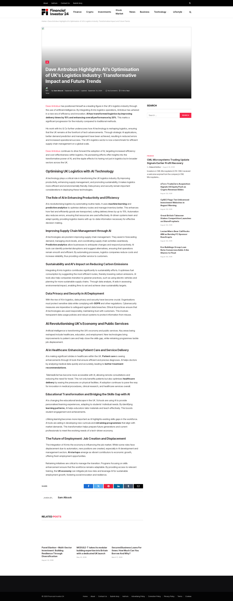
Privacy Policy (169, 596)
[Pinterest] (32, 133)
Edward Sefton (155, 167)
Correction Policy (154, 596)
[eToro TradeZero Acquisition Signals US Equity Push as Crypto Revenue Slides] (152, 187)
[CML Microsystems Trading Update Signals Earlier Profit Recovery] (169, 138)
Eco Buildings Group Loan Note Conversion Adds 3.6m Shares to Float (174, 250)
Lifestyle (177, 12)
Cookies (188, 596)
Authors (54, 3)
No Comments (113, 91)
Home (44, 21)
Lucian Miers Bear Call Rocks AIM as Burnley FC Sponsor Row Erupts (175, 234)
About (45, 3)
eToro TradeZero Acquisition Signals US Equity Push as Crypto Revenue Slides (175, 187)
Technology (160, 12)
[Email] (32, 140)
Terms (180, 596)
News (132, 12)
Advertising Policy (138, 596)
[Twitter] (32, 120)
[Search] (190, 12)
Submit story (77, 3)
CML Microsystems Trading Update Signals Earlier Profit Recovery (168, 161)
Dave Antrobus (53, 106)
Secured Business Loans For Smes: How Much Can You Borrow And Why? (127, 550)
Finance (77, 12)
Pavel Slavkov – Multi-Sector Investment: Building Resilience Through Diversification (57, 552)
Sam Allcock (58, 91)
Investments (104, 12)
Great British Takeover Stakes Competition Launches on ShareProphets (175, 218)
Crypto (89, 12)
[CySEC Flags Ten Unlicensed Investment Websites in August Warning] (152, 203)
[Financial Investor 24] (55, 12)
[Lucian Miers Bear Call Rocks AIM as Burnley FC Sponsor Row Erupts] (152, 235)
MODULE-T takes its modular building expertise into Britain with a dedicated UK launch (92, 550)
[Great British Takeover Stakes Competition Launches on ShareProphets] (152, 219)
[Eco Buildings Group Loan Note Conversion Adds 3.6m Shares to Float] (152, 251)
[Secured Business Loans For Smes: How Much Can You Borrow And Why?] (127, 534)
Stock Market (119, 12)
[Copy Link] (32, 147)
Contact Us (65, 3)
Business (145, 12)
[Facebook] (32, 113)
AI (47, 62)
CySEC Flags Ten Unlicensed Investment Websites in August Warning (174, 202)
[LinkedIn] (32, 127)
